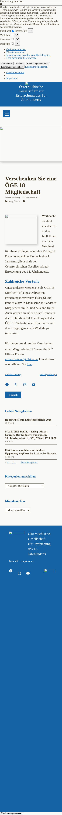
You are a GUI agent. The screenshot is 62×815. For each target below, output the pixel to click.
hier (29, 364)
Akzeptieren (6, 63)
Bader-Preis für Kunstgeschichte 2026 (28, 419)
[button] (31, 4)
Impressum (11, 78)
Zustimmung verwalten (11, 813)
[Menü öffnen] (6, 113)
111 (14, 462)
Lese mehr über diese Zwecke (21, 58)
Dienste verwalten (15, 52)
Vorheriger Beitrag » (48, 374)
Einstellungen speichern (12, 67)
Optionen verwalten (16, 49)
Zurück (13, 395)
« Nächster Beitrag (13, 374)
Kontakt (13, 561)
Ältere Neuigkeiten (29, 462)
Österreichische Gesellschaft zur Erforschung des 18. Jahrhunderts (31, 93)
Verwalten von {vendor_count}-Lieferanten (28, 55)
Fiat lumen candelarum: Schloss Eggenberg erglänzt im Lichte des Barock (31, 452)
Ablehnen (19, 63)
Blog (10, 201)
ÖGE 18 (17, 201)
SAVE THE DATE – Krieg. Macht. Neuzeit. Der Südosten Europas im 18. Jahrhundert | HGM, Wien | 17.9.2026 (30, 435)
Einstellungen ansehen (37, 63)
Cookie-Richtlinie (15, 72)
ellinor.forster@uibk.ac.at (21, 359)
